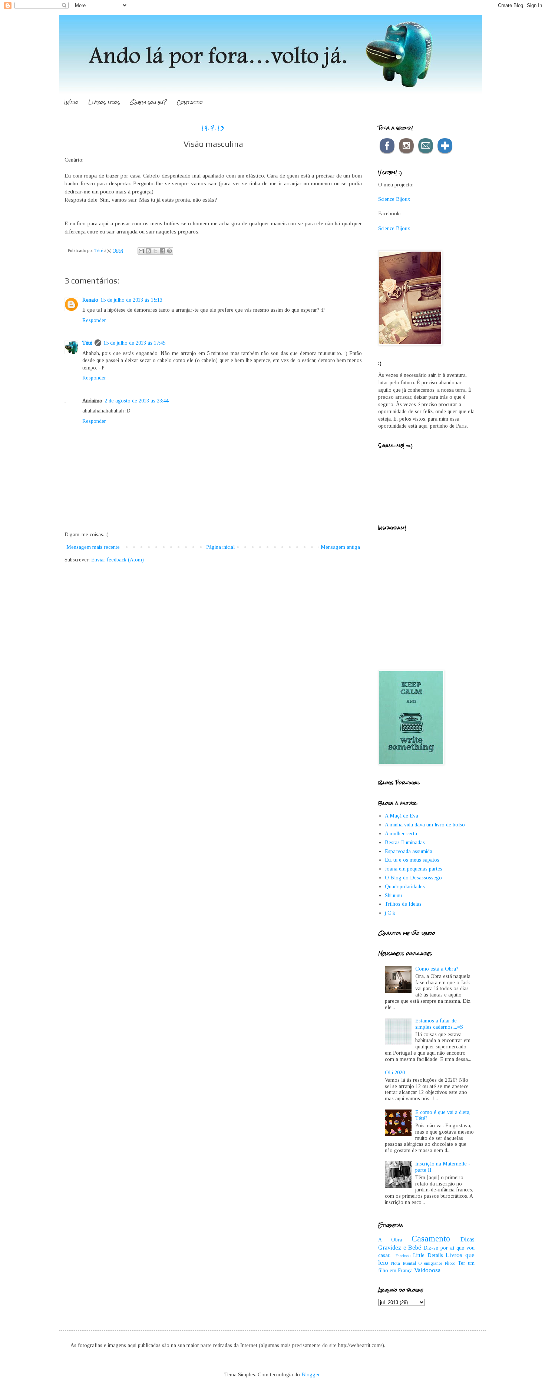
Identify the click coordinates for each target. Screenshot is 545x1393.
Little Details (428, 1255)
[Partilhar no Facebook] (162, 251)
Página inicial (220, 547)
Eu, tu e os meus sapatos (412, 860)
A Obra (390, 1240)
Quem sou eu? (148, 102)
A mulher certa (401, 833)
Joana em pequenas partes (413, 869)
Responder (94, 320)
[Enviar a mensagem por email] (141, 251)
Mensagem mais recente (93, 547)
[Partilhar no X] (155, 251)
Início (71, 102)
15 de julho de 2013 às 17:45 (134, 343)
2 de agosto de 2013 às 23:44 (136, 401)
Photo (450, 1263)
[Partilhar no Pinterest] (169, 251)
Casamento (431, 1238)
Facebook (403, 1255)
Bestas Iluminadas (405, 842)
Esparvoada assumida (408, 851)
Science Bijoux (394, 199)
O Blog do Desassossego (413, 877)
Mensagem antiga (340, 547)
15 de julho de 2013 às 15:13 (131, 300)
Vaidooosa (427, 1270)
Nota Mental (403, 1263)
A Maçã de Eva (401, 816)
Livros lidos (104, 102)
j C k (390, 913)
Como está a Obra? (436, 969)
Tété (87, 343)
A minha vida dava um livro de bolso (425, 824)
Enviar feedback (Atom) (117, 560)
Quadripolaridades (405, 886)
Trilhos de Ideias (403, 904)
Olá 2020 (395, 1072)
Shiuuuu (393, 895)
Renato (90, 300)
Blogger (310, 1374)
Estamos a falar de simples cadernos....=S (439, 1024)
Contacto (189, 102)
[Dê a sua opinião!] (148, 251)
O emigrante (430, 1263)
